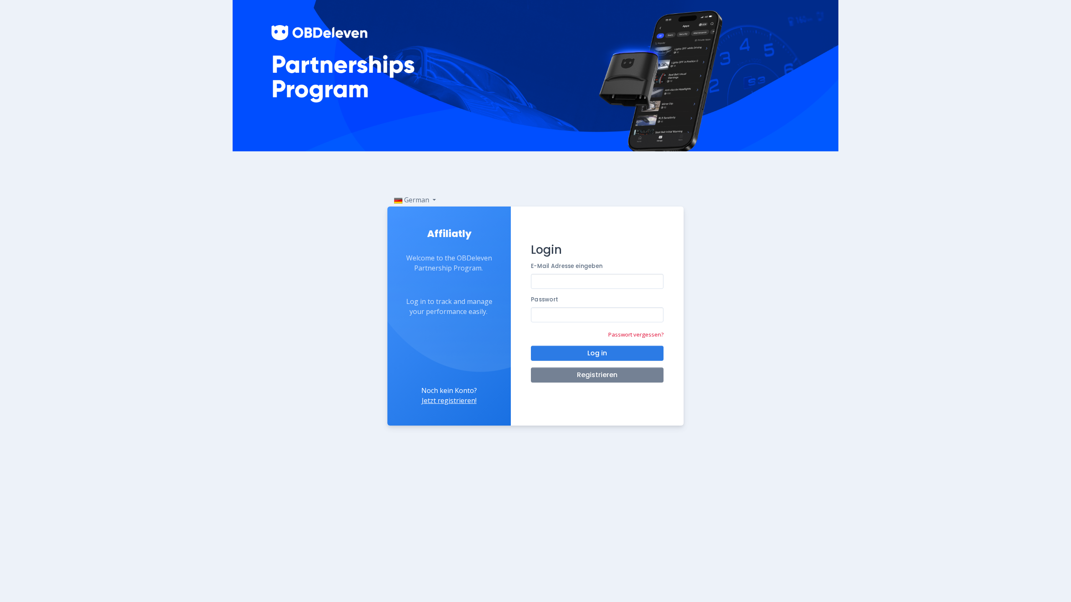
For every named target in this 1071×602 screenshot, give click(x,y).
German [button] (416, 199)
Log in (597, 353)
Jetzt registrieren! (449, 400)
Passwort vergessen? (636, 334)
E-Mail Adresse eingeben (566, 266)
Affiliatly (449, 233)
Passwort (544, 300)
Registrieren (597, 375)
